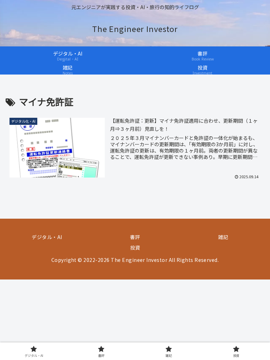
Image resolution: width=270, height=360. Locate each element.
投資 (135, 247)
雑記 (223, 236)
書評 (135, 236)
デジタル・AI (47, 236)
